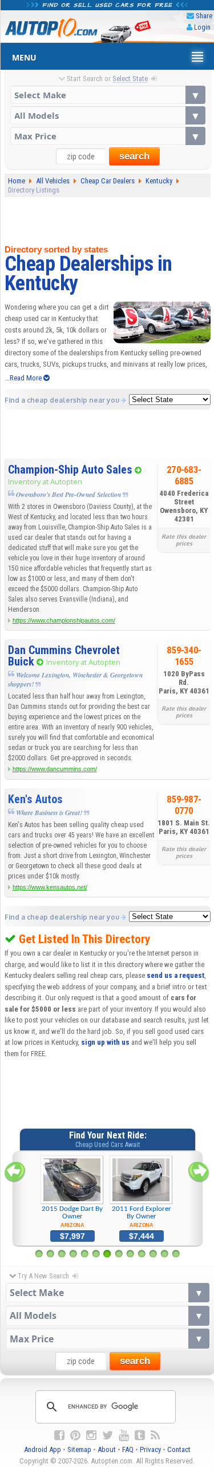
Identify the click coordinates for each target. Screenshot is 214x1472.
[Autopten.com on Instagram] (91, 1435)
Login (202, 27)
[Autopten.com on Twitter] (107, 1435)
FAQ (128, 1449)
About (107, 1449)
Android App (42, 1449)
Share (204, 15)
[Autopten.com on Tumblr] (140, 1435)
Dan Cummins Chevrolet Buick (64, 655)
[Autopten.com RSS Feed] (155, 1435)
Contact (179, 1449)
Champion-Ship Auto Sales (70, 469)
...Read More (24, 378)
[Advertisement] (108, 218)
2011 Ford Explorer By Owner (141, 1216)
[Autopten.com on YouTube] (124, 1435)
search (134, 156)
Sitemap (79, 1449)
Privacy (150, 1449)
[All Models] (107, 115)
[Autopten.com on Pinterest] (75, 1435)
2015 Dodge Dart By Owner (72, 1216)
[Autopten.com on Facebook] (59, 1435)
